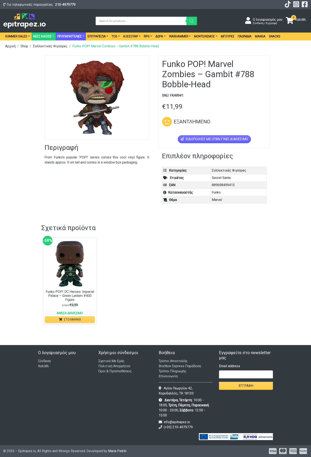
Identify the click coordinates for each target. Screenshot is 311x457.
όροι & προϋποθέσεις (115, 371)
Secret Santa (221, 178)
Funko (216, 192)
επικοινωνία (168, 376)
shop (24, 46)
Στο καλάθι (72, 319)
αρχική (10, 46)
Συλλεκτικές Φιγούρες (50, 46)
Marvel (217, 200)
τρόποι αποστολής (173, 361)
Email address (229, 366)
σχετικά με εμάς (111, 361)
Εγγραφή (246, 386)
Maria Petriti (117, 451)
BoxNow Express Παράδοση (180, 366)
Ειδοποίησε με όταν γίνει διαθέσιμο (216, 139)
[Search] (191, 21)
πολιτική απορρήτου (114, 366)
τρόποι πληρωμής (172, 371)
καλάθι (43, 366)
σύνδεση (44, 361)
